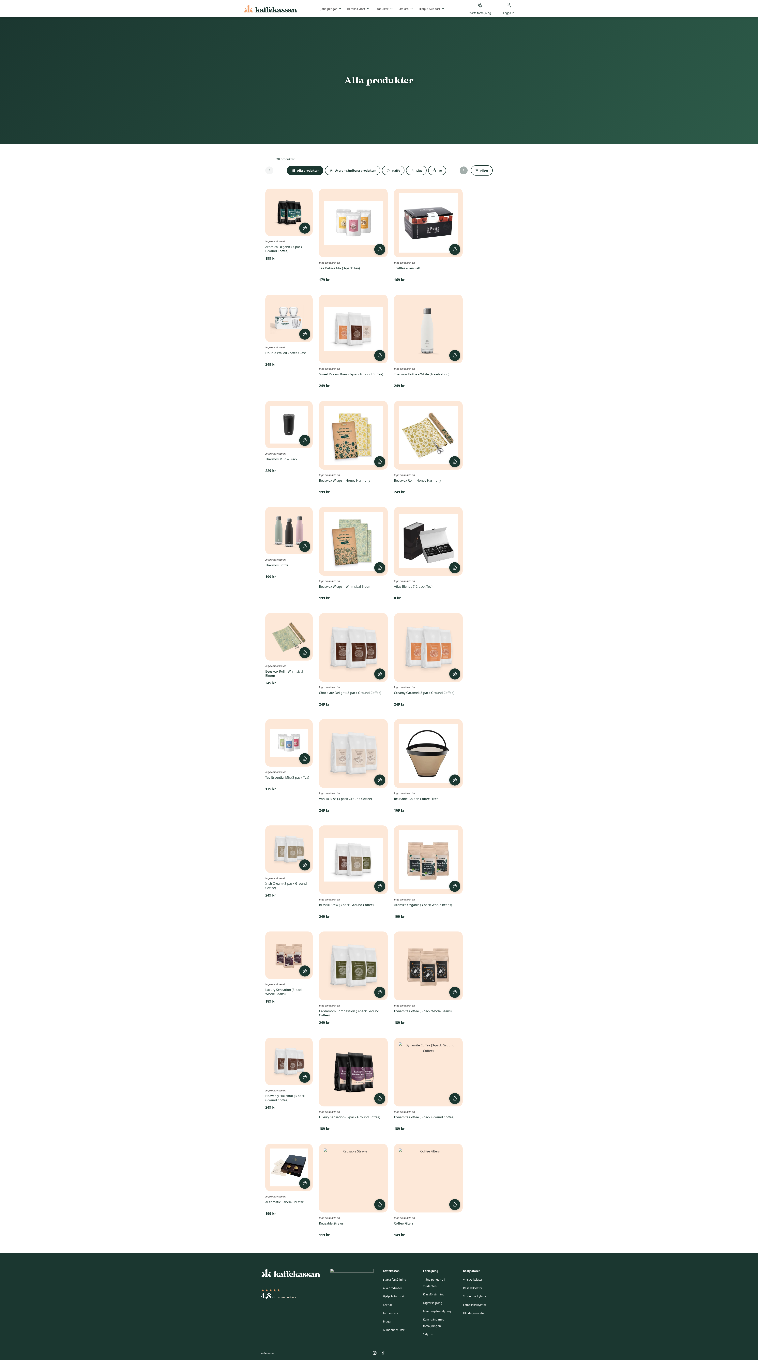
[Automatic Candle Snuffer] (289, 1167)
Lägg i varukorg (304, 228)
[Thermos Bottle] (289, 530)
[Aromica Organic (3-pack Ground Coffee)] (289, 212)
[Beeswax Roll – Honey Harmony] (428, 435)
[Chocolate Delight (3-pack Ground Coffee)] (353, 647)
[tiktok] (383, 1353)
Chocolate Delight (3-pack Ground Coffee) (350, 693)
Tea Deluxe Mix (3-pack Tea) (339, 268)
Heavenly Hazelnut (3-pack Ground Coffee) (285, 1098)
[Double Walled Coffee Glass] (289, 318)
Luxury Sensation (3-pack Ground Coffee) (349, 1117)
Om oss (404, 9)
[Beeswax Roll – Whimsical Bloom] (289, 637)
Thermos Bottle (276, 565)
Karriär (387, 1305)
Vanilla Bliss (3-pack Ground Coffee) (345, 799)
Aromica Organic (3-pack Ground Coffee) (283, 249)
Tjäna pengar (328, 9)
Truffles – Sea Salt (407, 268)
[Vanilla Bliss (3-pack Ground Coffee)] (353, 753)
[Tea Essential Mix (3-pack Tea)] (289, 743)
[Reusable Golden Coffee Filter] (428, 753)
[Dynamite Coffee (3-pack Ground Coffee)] (428, 1072)
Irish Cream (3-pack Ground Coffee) (286, 885)
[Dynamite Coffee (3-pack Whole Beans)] (428, 965)
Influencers (390, 1313)
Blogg (387, 1321)
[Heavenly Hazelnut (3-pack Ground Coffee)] (289, 1061)
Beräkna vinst (356, 9)
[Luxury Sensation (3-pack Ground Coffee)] (353, 1072)
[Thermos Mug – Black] (289, 424)
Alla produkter (392, 1288)
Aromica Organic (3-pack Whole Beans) (423, 905)
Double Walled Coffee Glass (285, 353)
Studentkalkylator (474, 1296)
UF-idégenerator (474, 1313)
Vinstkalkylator (472, 1279)
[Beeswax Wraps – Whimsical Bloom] (353, 541)
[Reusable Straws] (353, 1178)
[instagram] (374, 1353)
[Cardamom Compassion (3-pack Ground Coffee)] (353, 965)
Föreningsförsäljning (437, 1311)
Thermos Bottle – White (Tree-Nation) (421, 374)
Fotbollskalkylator (474, 1305)
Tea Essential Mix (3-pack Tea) (287, 777)
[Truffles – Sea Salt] (428, 223)
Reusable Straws (331, 1223)
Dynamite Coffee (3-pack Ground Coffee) (424, 1117)
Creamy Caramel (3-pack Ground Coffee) (424, 693)
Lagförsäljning (432, 1303)
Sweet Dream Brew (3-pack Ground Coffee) (351, 374)
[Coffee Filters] (428, 1178)
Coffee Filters (404, 1223)
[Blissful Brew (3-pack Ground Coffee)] (353, 859)
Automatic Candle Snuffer (284, 1202)
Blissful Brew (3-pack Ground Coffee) (346, 905)
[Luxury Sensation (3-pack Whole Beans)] (289, 955)
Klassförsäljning (434, 1294)
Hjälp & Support (429, 9)
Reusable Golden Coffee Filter (416, 799)
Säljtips (428, 1334)
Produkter (381, 9)
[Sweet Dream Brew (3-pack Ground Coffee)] (353, 329)
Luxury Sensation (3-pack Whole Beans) (284, 992)
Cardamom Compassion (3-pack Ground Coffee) (349, 1013)
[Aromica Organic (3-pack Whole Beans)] (428, 859)
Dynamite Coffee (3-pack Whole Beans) (423, 1011)
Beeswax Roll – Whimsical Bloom (284, 673)
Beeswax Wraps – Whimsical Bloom (345, 586)
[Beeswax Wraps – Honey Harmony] (353, 435)
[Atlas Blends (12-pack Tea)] (428, 541)
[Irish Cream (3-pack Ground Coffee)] (289, 849)
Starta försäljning (394, 1279)
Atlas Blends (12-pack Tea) (413, 586)
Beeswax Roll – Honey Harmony (417, 480)
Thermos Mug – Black (281, 459)
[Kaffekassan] (270, 8)
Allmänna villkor (393, 1330)
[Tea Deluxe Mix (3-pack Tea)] (353, 223)
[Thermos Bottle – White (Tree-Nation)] (428, 329)
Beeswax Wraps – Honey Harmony (344, 480)
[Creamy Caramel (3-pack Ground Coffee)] (428, 647)
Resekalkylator (472, 1288)
